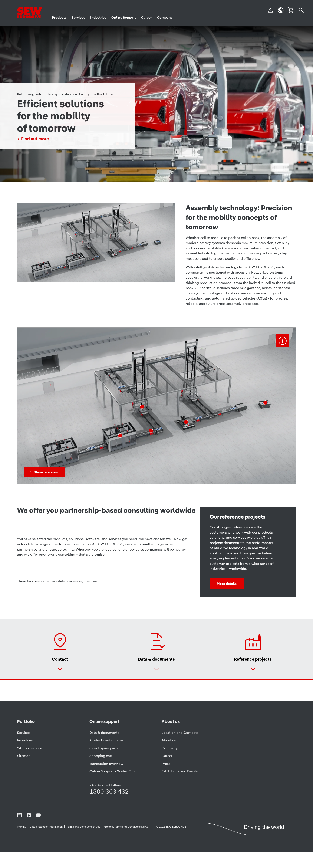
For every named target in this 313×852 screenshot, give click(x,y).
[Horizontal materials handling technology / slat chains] (151, 431)
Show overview (46, 472)
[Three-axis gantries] (120, 435)
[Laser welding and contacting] (186, 422)
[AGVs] (265, 402)
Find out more (35, 139)
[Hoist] (142, 407)
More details (227, 583)
